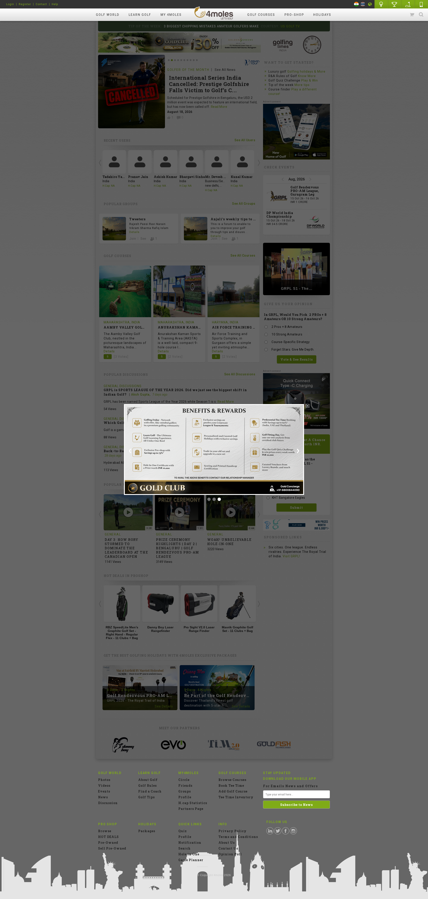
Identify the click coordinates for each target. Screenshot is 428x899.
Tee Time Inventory (235, 797)
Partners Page (190, 809)
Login (10, 4)
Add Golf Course (232, 791)
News (103, 797)
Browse (104, 831)
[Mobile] (421, 4)
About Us (226, 842)
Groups (184, 791)
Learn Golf (140, 14)
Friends (185, 785)
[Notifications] (370, 4)
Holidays (322, 14)
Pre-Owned (108, 842)
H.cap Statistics (192, 803)
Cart (412, 14)
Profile (184, 797)
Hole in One (394, 4)
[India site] (356, 4)
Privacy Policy (232, 831)
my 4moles (171, 14)
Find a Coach (150, 791)
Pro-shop (294, 14)
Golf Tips (146, 797)
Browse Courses (232, 780)
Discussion (108, 803)
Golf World (107, 14)
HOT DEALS (108, 837)
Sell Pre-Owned (112, 848)
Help (55, 4)
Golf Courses (261, 14)
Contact (41, 4)
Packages (146, 831)
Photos (104, 780)
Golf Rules (147, 785)
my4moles (214, 13)
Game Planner (190, 860)
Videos (104, 785)
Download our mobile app (289, 778)
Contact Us (228, 848)
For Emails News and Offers (290, 786)
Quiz (182, 831)
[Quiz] (381, 4)
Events (104, 791)
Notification (189, 842)
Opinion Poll (230, 854)
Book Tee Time (231, 785)
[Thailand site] (362, 4)
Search (421, 14)
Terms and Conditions (238, 837)
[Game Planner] (408, 4)
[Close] (307, 406)
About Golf (148, 780)
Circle (183, 780)
